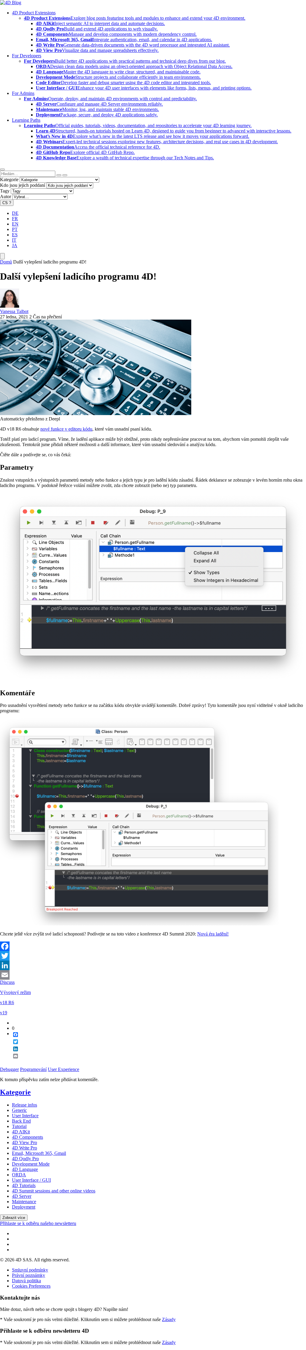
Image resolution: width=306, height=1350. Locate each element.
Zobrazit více (13, 1217)
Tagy (5, 190)
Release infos (24, 1104)
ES (15, 234)
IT (14, 240)
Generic (19, 1110)
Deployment (23, 1206)
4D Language (25, 1169)
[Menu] (2, 256)
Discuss (7, 982)
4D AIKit (21, 1131)
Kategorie (9, 179)
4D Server (21, 1196)
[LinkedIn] (153, 965)
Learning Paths (26, 120)
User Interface (25, 1115)
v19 (3, 1012)
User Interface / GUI (31, 1180)
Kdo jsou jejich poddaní (22, 185)
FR (15, 218)
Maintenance (24, 1201)
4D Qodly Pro (25, 1158)
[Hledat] (64, 175)
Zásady (169, 1319)
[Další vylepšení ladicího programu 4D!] (95, 413)
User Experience (63, 1069)
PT (15, 229)
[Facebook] (153, 946)
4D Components (27, 1137)
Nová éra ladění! (213, 933)
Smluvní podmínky (30, 1269)
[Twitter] (153, 956)
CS (6, 203)
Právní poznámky (28, 1275)
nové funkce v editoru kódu (66, 428)
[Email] (153, 975)
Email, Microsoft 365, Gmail (39, 1153)
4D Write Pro (24, 1147)
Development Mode (31, 1163)
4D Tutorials (24, 1185)
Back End (21, 1121)
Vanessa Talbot (14, 311)
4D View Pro (24, 1142)
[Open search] (2, 169)
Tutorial (19, 1126)
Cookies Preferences (31, 1286)
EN (15, 223)
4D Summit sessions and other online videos (53, 1190)
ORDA (19, 1174)
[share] (13, 1061)
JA (14, 245)
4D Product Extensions (34, 12)
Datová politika (26, 1280)
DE (15, 213)
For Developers (26, 55)
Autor (5, 196)
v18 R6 (7, 1002)
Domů (6, 261)
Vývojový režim (15, 992)
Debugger (9, 1069)
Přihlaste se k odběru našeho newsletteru (38, 1223)
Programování (33, 1069)
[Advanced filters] (58, 175)
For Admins (23, 93)
